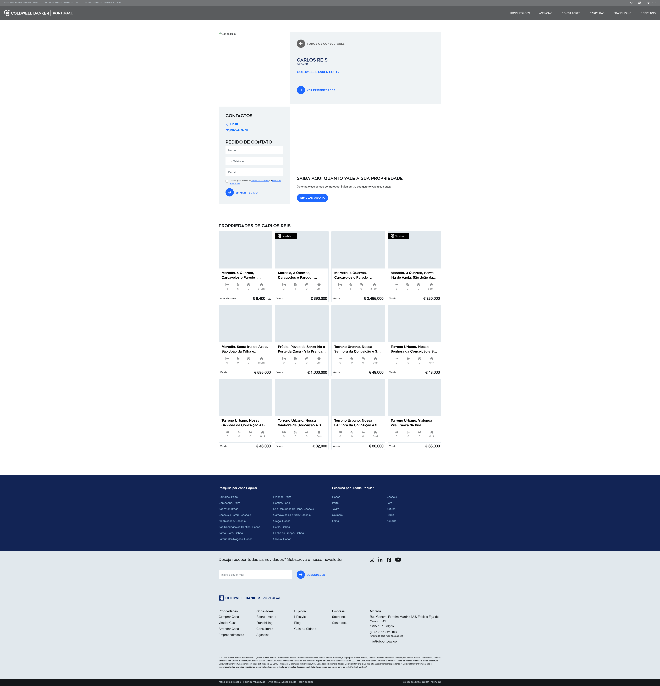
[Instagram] (372, 560)
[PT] (38, 12)
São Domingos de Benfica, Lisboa (239, 526)
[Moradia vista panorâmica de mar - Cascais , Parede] (245, 249)
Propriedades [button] (520, 13)
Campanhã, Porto (229, 502)
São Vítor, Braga (228, 508)
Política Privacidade (254, 682)
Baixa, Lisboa (281, 526)
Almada (391, 520)
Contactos (339, 622)
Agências (545, 13)
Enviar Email (239, 130)
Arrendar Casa (229, 628)
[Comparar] (640, 2)
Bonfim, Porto (281, 502)
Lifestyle (300, 616)
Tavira (335, 508)
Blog (297, 622)
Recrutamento (266, 616)
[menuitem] (22, 3)
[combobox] (229, 161)
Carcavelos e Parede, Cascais (292, 514)
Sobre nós (339, 616)
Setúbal (391, 508)
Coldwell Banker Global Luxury (61, 3)
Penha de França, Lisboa (288, 532)
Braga (390, 514)
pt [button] (652, 3)
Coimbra (337, 514)
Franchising (622, 13)
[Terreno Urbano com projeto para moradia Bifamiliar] (414, 397)
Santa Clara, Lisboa (231, 532)
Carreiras (597, 13)
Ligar (234, 124)
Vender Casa (227, 622)
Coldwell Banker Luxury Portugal (102, 3)
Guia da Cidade (305, 628)
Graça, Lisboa (281, 520)
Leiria (335, 520)
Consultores (571, 13)
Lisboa (336, 496)
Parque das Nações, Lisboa (235, 538)
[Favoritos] (632, 2)
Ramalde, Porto (228, 496)
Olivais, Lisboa (282, 538)
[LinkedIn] (380, 560)
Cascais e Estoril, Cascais (235, 514)
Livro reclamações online (282, 682)
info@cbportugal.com (384, 641)
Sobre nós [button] (648, 13)
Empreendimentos (231, 634)
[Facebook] (389, 560)
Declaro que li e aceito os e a (255, 181)
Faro (389, 502)
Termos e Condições (260, 180)
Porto (335, 502)
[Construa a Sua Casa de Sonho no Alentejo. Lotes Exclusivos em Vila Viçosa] (358, 323)
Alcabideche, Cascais (232, 520)
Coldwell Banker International (21, 3)
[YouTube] (398, 560)
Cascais (392, 496)
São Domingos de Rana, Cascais (293, 508)
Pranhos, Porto (282, 496)
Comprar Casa (229, 616)
